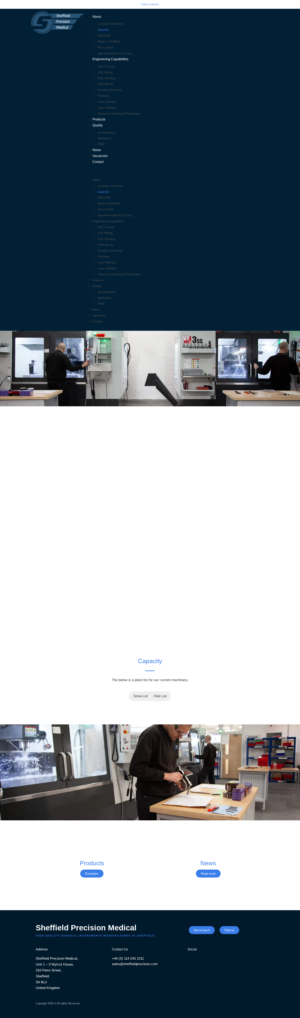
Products (98, 119)
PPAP (101, 144)
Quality (97, 125)
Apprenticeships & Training (115, 53)
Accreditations (107, 132)
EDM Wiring (105, 84)
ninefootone (125, 1003)
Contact (98, 162)
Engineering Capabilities (110, 59)
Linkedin (154, 4)
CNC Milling (105, 72)
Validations (104, 138)
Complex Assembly (110, 89)
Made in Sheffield (109, 41)
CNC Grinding (107, 78)
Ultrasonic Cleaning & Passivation (119, 113)
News (96, 150)
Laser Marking (107, 101)
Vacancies (100, 156)
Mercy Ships (105, 47)
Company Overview (110, 23)
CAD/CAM (104, 35)
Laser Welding (107, 107)
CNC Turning (106, 66)
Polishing (103, 95)
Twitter (145, 4)
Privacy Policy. (96, 1003)
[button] (175, 171)
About (96, 16)
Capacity (103, 29)
